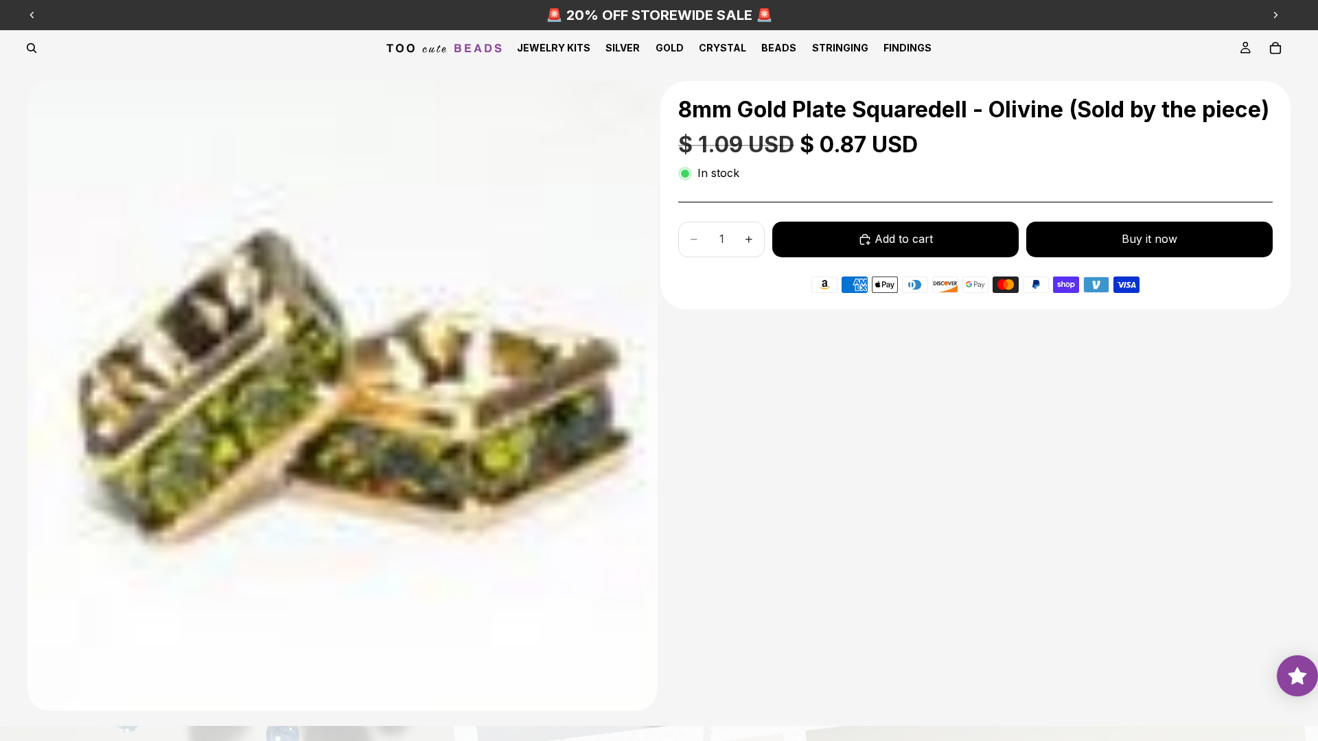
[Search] (31, 48)
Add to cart (904, 239)
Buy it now (1149, 239)
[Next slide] (1275, 15)
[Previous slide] (32, 15)
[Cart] (1275, 48)
